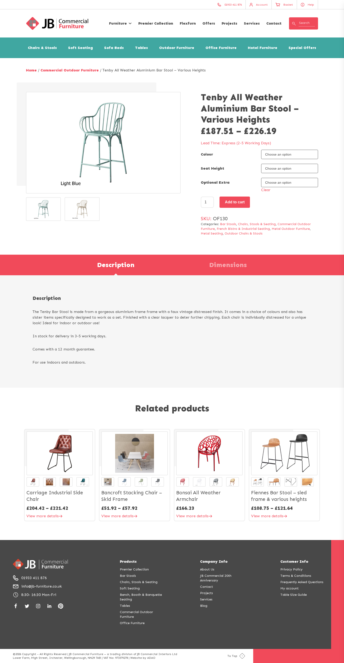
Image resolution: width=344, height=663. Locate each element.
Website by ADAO (142, 657)
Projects (229, 23)
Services (252, 23)
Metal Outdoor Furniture (291, 229)
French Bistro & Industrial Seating (243, 229)
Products (128, 561)
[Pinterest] (60, 606)
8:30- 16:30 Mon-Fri (38, 594)
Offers (208, 23)
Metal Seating (212, 233)
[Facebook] (15, 606)
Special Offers (302, 47)
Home (31, 70)
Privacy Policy (291, 569)
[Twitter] (27, 606)
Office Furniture (221, 47)
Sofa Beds (114, 47)
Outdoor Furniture (176, 47)
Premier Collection (155, 23)
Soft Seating (80, 47)
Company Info (213, 561)
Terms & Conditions (295, 576)
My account (289, 588)
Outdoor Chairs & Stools (244, 233)
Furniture (118, 23)
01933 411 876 (34, 578)
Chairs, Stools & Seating (257, 224)
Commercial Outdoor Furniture (69, 70)
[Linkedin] (49, 606)
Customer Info (294, 561)
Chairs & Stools (42, 47)
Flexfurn (188, 23)
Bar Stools (228, 224)
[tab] (116, 265)
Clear (266, 190)
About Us (207, 569)
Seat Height (212, 168)
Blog (203, 606)
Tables (141, 47)
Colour (207, 154)
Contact (274, 23)
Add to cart (235, 202)
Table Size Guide (293, 595)
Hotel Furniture (262, 47)
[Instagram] (38, 606)
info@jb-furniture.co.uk (41, 586)
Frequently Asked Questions (301, 582)
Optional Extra (215, 182)
